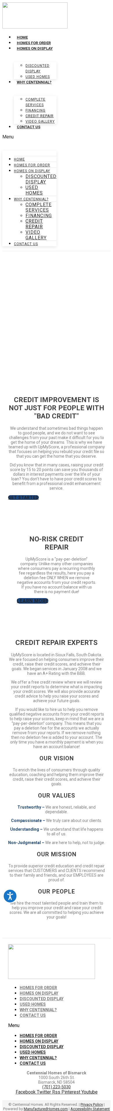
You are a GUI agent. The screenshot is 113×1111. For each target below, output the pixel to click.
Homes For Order (34, 43)
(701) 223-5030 (56, 1087)
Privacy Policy (92, 1104)
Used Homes (37, 77)
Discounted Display (41, 179)
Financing (35, 110)
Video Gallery (40, 122)
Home (22, 37)
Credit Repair (39, 116)
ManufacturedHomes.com (46, 1109)
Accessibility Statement (90, 1109)
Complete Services (38, 207)
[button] (29, 137)
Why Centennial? (34, 82)
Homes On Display (35, 48)
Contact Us (28, 127)
